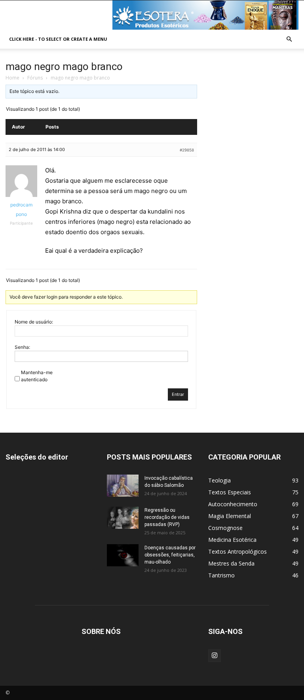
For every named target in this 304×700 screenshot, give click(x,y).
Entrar (178, 394)
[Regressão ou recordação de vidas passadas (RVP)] (123, 518)
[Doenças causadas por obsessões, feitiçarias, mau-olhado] (123, 555)
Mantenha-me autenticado (37, 375)
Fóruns (35, 77)
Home (12, 77)
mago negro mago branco (64, 66)
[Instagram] (214, 655)
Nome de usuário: (34, 322)
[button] (288, 39)
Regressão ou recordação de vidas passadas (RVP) (167, 517)
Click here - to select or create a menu (58, 39)
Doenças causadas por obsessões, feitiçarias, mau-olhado (170, 555)
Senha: (22, 347)
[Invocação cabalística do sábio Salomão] (123, 486)
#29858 (187, 150)
